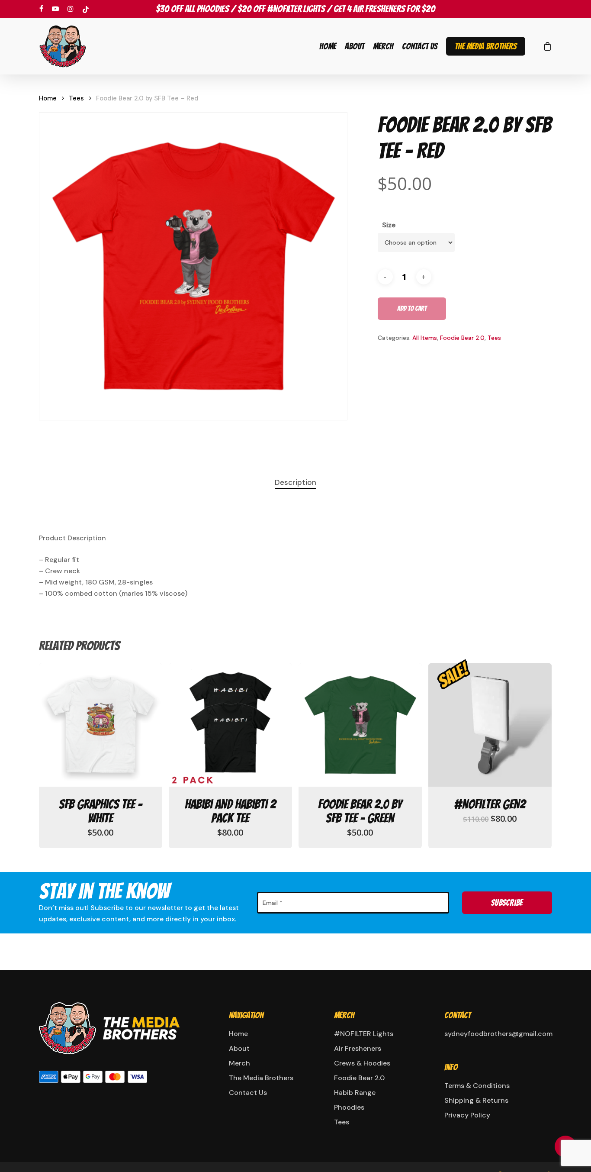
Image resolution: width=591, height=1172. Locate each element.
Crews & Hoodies (362, 1063)
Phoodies (349, 1107)
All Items (424, 338)
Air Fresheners (357, 1048)
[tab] (295, 483)
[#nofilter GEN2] (490, 725)
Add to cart (412, 308)
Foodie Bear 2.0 (462, 338)
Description (295, 482)
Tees (76, 98)
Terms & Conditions (477, 1085)
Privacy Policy (467, 1115)
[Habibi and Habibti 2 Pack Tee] (230, 725)
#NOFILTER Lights (363, 1033)
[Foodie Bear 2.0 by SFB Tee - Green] (360, 725)
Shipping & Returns (476, 1100)
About (239, 1048)
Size (388, 224)
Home (48, 98)
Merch (239, 1063)
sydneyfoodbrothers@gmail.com (496, 1033)
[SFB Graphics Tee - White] (100, 725)
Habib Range (355, 1092)
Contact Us (248, 1092)
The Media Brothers (261, 1077)
